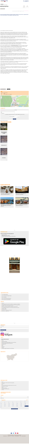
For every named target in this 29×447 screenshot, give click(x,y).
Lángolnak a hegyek (4, 308)
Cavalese (3, 389)
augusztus (3, 399)
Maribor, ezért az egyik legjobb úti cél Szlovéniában (9, 342)
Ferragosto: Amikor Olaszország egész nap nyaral (7, 305)
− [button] (1, 97)
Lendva (3, 347)
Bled (2, 345)
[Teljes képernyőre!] (1, 98)
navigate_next (27, 399)
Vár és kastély (2, 8)
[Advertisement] (14, 23)
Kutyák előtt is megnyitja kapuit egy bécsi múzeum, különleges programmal (6, 194)
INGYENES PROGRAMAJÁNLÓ (6, 392)
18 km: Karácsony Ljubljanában (6, 299)
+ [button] (1, 96)
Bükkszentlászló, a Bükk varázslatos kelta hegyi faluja (8, 382)
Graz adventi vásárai (4, 309)
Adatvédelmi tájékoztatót (9, 114)
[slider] (26, 10)
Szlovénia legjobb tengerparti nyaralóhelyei (8, 348)
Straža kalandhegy (4, 341)
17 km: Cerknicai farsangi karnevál (6, 295)
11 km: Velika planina (5, 294)
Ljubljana (3, 346)
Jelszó (1, 327)
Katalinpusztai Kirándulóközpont (5, 388)
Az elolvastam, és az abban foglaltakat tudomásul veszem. (15, 114)
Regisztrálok (1, 331)
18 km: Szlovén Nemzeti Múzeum (6, 298)
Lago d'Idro (3, 383)
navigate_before (1, 399)
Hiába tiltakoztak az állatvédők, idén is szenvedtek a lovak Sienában (21, 194)
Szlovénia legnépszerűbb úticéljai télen (7, 343)
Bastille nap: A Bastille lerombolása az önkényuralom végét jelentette (10, 306)
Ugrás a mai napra (14, 408)
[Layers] (27, 96)
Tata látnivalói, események (5, 386)
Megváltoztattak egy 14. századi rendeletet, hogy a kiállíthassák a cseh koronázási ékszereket (6, 205)
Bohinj (3, 340)
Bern (2, 384)
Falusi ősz (3, 303)
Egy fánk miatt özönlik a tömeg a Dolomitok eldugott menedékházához (21, 205)
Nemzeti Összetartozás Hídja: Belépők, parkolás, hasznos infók (9, 385)
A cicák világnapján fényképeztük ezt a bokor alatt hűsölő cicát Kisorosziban (10, 307)
